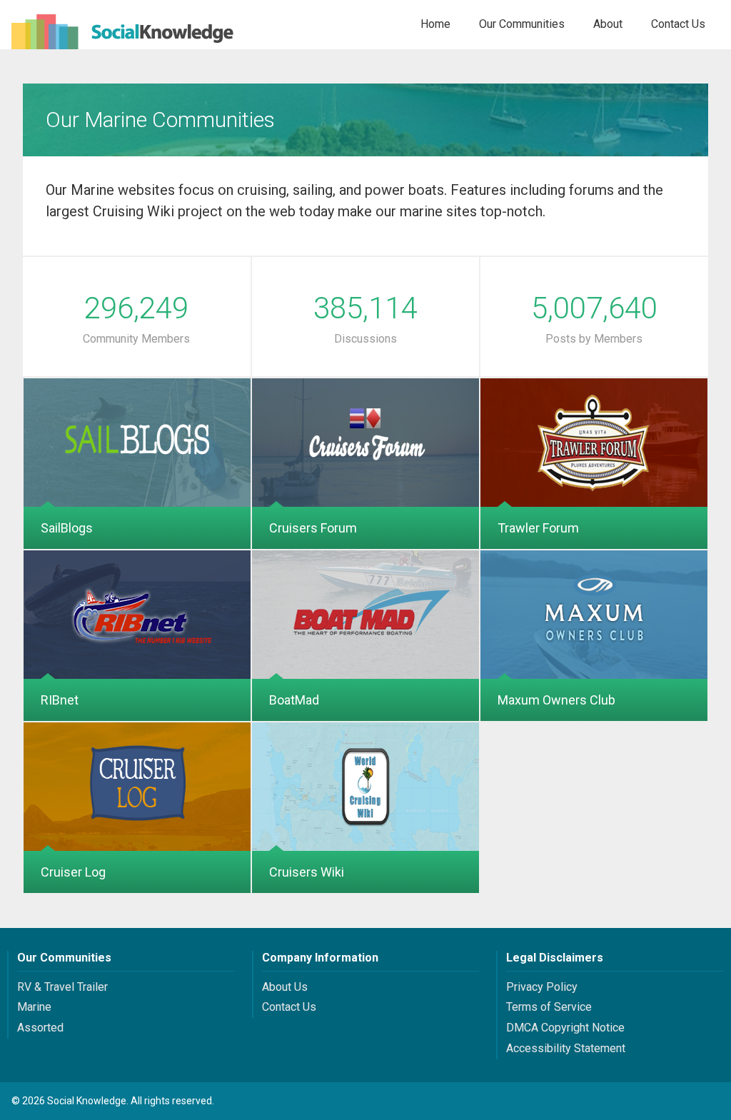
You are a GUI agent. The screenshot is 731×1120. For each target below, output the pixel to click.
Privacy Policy (542, 987)
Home (435, 24)
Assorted (40, 1027)
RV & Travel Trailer (62, 987)
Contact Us (678, 24)
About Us (285, 987)
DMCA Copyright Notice (565, 1027)
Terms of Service (549, 1007)
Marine (34, 1007)
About (607, 24)
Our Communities (522, 24)
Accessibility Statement (565, 1048)
